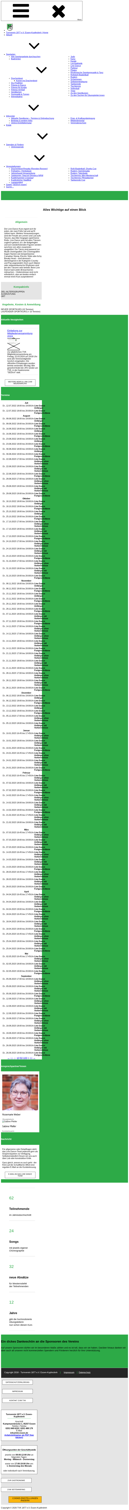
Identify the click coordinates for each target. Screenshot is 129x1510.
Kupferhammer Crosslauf (22, 178)
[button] (21, 292)
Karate (73, 61)
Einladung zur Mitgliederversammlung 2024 (20, 333)
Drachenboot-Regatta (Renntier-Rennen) (29, 169)
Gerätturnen (16, 92)
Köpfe (8, 125)
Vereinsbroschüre (78, 123)
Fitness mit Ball (18, 90)
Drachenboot (17, 78)
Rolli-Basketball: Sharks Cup (83, 169)
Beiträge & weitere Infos (21, 121)
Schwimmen (76, 79)
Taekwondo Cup (78, 180)
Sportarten (10, 54)
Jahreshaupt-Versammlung (23, 173)
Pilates (74, 70)
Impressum (69, 1372)
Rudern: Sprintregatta (80, 171)
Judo (73, 57)
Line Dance (76, 66)
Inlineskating (16, 96)
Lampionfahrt (17, 182)
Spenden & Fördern (15, 145)
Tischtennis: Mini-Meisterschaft (84, 175)
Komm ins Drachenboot (26, 81)
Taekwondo (76, 84)
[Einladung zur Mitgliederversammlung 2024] (22, 344)
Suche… (10, 187)
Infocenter (10, 116)
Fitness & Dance (18, 85)
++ (31, 1058)
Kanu (73, 59)
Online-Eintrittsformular (21, 123)
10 (18, 1058)
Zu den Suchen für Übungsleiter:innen (88, 95)
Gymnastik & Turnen (20, 94)
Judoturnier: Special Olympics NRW (27, 175)
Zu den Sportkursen (79, 93)
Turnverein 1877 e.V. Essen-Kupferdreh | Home (27, 32)
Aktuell (9, 35)
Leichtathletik (76, 63)
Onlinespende (17, 147)
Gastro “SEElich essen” (16, 185)
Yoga (73, 91)
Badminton (16, 59)
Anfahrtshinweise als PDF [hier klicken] (19, 1436)
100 (25, 1058)
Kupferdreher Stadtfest (21, 180)
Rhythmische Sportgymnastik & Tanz (87, 72)
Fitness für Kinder (19, 87)
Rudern (74, 77)
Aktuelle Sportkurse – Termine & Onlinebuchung (32, 118)
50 (21, 1058)
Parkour (74, 68)
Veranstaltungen (13, 166)
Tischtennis (76, 86)
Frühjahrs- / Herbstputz (21, 171)
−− (11, 1058)
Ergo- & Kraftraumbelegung (83, 118)
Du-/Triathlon (17, 83)
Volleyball (75, 88)
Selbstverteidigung (79, 82)
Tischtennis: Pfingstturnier (82, 178)
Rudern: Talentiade (79, 173)
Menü (79, 20)
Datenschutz (85, 1372)
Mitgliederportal (77, 121)
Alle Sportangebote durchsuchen (25, 57)
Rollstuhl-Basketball (80, 75)
